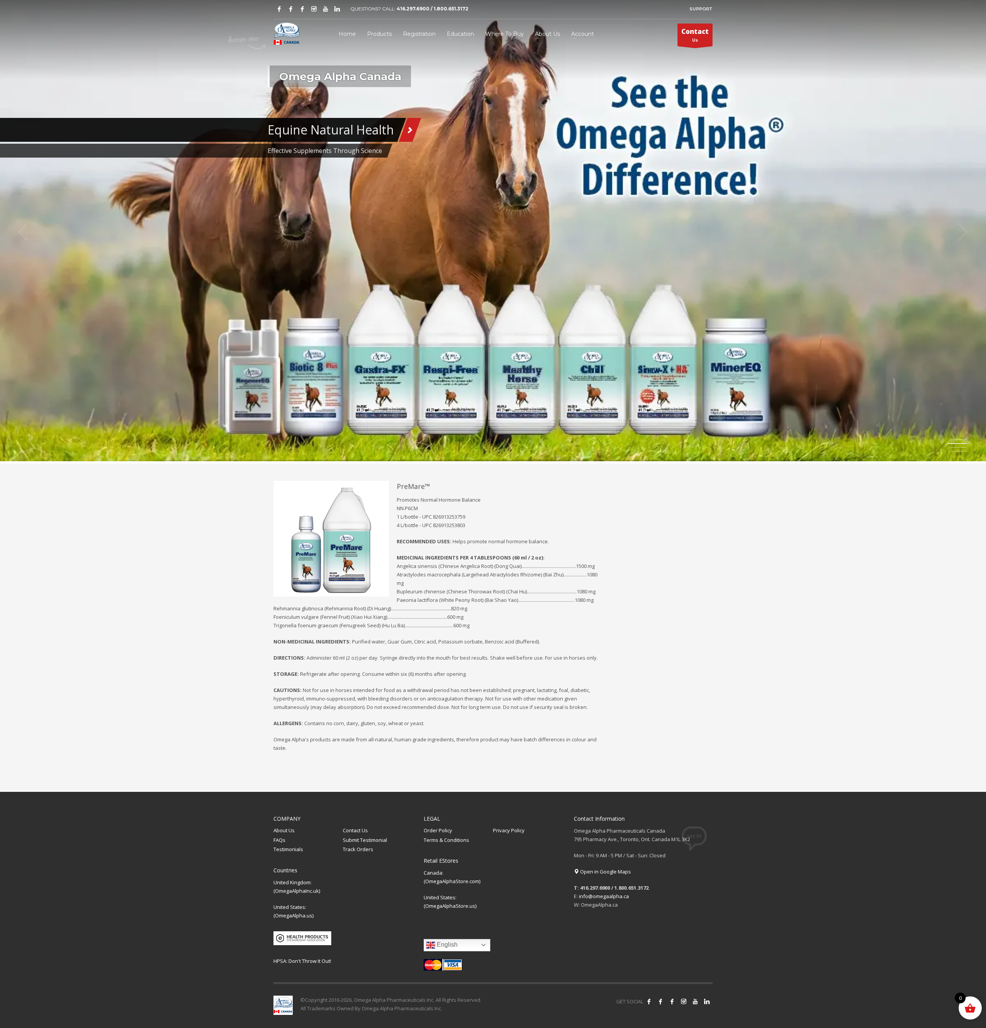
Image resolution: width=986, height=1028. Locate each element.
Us (695, 35)
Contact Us (355, 830)
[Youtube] (325, 9)
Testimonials (288, 849)
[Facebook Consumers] (279, 9)
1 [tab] (959, 439)
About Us (284, 830)
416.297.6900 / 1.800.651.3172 (432, 9)
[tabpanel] (493, 232)
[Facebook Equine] (291, 9)
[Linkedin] (337, 9)
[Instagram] (314, 9)
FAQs (279, 840)
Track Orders (358, 849)
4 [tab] (959, 451)
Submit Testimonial (365, 840)
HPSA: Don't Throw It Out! (302, 960)
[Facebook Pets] (302, 9)
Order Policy (438, 830)
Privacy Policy (509, 830)
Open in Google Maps (605, 871)
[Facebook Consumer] (649, 1001)
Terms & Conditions (446, 840)
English (446, 944)
